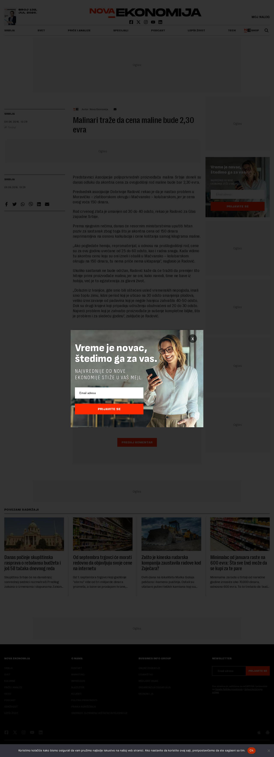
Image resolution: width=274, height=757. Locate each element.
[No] (269, 750)
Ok (251, 750)
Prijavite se (109, 409)
